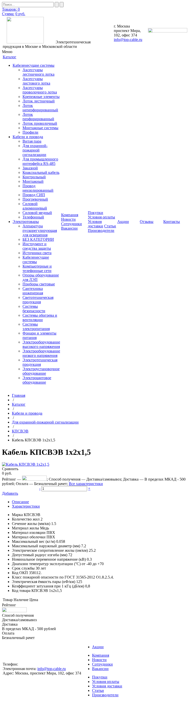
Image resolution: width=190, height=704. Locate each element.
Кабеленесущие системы (33, 65)
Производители (101, 230)
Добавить (10, 493)
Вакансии (69, 228)
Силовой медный (37, 213)
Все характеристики (86, 484)
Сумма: (8, 14)
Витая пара (32, 141)
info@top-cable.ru (128, 39)
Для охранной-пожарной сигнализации (35, 150)
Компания (100, 655)
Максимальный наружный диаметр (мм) (46, 546)
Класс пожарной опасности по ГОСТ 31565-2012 (53, 577)
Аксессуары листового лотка (36, 81)
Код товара (21, 590)
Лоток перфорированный (38, 116)
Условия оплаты (101, 217)
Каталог (18, 404)
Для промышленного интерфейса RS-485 (40, 161)
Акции (98, 647)
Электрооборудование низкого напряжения (41, 353)
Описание (20, 502)
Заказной (30, 168)
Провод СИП (34, 195)
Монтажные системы (40, 128)
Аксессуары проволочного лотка (40, 90)
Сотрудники (71, 224)
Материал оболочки (29, 537)
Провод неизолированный (38, 188)
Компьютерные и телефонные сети (37, 268)
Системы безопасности (34, 308)
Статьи (110, 226)
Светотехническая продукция (38, 299)
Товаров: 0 (11, 9)
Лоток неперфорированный (40, 107)
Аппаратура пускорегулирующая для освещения (40, 230)
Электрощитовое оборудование (37, 380)
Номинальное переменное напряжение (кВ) (49, 559)
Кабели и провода (28, 137)
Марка (17, 515)
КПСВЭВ (20, 431)
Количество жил (26, 519)
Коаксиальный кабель (41, 172)
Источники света (37, 253)
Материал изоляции (29, 532)
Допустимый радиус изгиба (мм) (39, 555)
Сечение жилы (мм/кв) (31, 523)
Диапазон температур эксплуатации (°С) (46, 564)
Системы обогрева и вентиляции (40, 317)
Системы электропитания (36, 326)
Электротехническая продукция (40, 362)
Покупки (99, 677)
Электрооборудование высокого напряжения (41, 344)
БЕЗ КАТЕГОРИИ (38, 239)
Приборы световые (39, 284)
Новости (68, 219)
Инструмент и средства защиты (37, 246)
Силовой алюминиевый (35, 206)
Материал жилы (25, 528)
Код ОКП (20, 573)
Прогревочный (35, 199)
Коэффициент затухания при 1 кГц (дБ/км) (48, 586)
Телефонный (33, 217)
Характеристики (26, 506)
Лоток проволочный (40, 123)
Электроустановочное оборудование (41, 371)
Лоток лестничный (39, 101)
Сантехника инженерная (33, 290)
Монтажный (33, 181)
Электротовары (26, 221)
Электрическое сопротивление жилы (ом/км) (50, 550)
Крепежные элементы (41, 96)
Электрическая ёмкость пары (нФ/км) (43, 582)
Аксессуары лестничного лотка (38, 72)
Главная (18, 395)
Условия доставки (95, 223)
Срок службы (23, 568)
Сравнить (10, 469)
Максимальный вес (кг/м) (33, 541)
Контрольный (34, 177)
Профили (30, 132)
